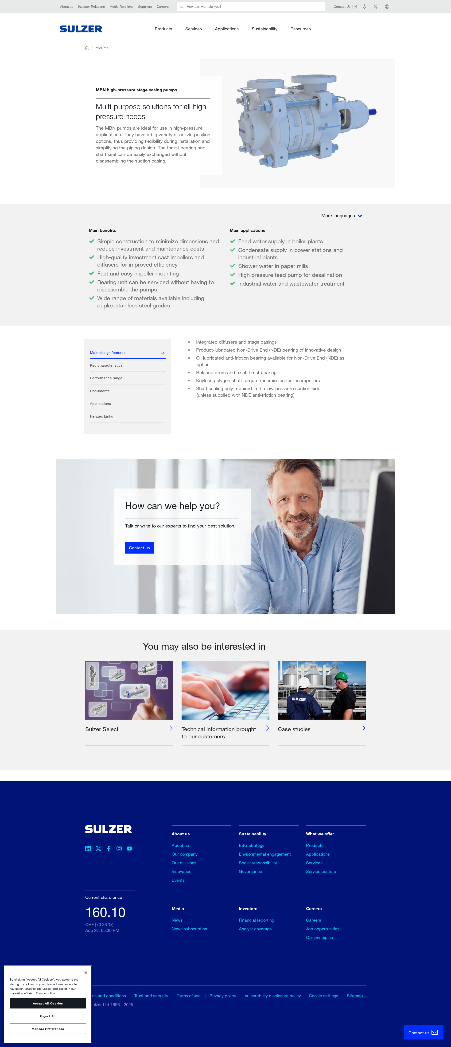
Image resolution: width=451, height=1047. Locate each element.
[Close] (86, 972)
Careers (163, 6)
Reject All (47, 1016)
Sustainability (264, 28)
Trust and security (151, 995)
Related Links (101, 416)
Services (193, 28)
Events (178, 880)
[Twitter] (98, 849)
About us (66, 6)
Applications (227, 28)
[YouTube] (129, 849)
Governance (250, 871)
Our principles (319, 937)
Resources (301, 28)
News (177, 920)
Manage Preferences (48, 1029)
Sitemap (355, 995)
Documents (99, 390)
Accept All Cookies (48, 1003)
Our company (185, 854)
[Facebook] (109, 849)
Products (163, 28)
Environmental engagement (265, 854)
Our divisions (184, 862)
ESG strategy (251, 845)
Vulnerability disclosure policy (273, 995)
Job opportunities (322, 928)
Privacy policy (223, 995)
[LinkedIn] (88, 849)
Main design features (107, 352)
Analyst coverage (255, 928)
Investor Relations (91, 6)
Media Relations (121, 6)
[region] (48, 1004)
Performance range (106, 378)
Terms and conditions (105, 995)
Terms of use (189, 995)
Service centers (321, 871)
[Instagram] (119, 849)
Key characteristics (106, 365)
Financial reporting (256, 920)
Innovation (181, 871)
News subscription (189, 928)
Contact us (139, 547)
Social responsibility (258, 862)
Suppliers (145, 6)
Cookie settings (323, 995)
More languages (338, 215)
